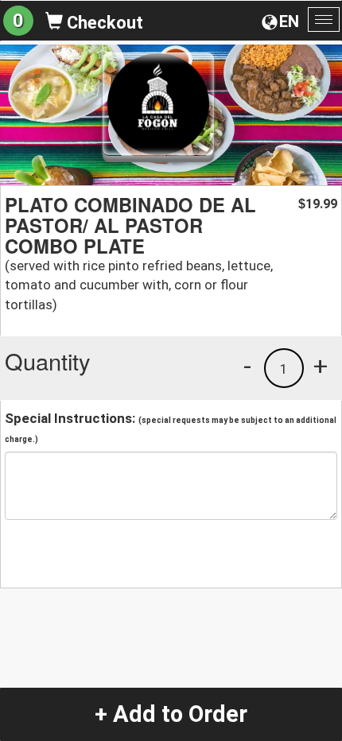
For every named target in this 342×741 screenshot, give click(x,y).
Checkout (103, 23)
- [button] (247, 366)
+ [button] (320, 366)
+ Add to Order (171, 713)
